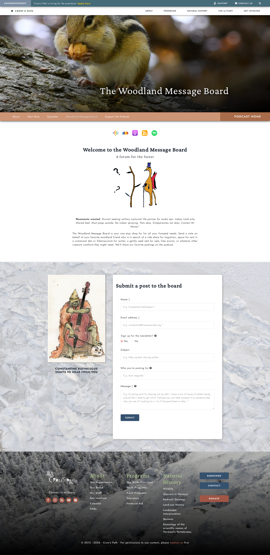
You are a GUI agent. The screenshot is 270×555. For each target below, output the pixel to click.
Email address (130, 317)
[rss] (62, 500)
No (136, 341)
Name (125, 299)
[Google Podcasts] (116, 133)
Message (127, 386)
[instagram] (55, 500)
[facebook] (48, 500)
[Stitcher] (125, 133)
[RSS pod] (145, 133)
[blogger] (75, 500)
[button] (260, 3)
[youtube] (68, 500)
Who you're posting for (135, 368)
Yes (126, 341)
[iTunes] (135, 133)
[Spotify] (154, 133)
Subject (125, 350)
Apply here (84, 3)
